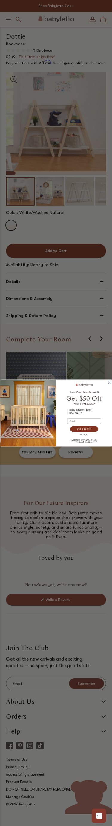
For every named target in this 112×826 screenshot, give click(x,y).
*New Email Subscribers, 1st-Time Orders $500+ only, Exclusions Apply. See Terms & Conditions (84, 441)
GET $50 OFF (84, 429)
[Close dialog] (109, 382)
